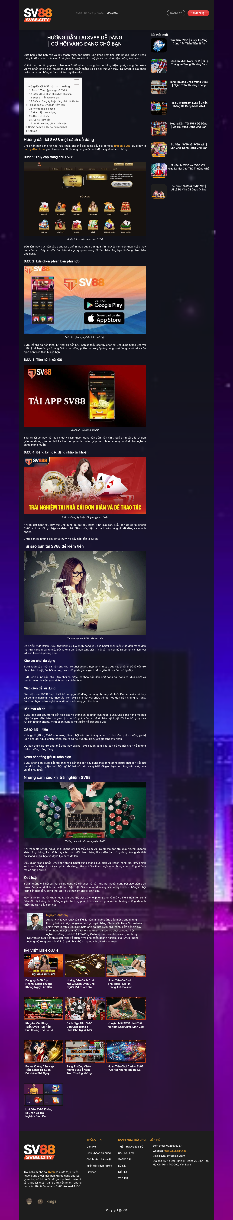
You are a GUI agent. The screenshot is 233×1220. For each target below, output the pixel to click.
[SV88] (47, 15)
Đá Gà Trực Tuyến (94, 13)
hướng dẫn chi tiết (34, 149)
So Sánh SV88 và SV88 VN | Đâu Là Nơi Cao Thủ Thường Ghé (188, 167)
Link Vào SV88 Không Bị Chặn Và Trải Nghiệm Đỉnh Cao (38, 1113)
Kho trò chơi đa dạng (44, 108)
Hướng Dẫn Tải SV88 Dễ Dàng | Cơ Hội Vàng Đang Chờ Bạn (188, 125)
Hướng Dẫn (112, 13)
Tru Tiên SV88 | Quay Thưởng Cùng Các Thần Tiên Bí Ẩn (188, 42)
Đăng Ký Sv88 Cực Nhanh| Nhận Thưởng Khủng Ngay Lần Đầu (38, 984)
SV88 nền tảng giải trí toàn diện (50, 123)
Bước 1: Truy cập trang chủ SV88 (49, 90)
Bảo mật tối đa (41, 116)
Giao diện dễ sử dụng (44, 112)
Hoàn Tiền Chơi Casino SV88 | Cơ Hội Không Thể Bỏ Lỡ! (125, 1068)
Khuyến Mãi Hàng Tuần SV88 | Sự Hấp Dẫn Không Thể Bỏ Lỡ (39, 1027)
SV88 (79, 13)
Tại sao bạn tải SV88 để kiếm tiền (46, 104)
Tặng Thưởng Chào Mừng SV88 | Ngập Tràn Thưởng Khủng (79, 1070)
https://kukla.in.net (175, 1150)
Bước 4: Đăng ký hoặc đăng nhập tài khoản (56, 101)
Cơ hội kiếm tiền (41, 119)
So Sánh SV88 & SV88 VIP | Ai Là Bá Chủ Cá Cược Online (188, 188)
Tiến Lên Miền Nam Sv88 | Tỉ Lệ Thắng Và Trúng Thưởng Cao (188, 62)
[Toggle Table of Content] (75, 82)
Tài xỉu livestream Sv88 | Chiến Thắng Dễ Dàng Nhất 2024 (188, 104)
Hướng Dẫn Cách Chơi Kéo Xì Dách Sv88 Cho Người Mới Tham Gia (81, 984)
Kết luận (32, 130)
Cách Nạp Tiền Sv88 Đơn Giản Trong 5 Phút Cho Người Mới (79, 1027)
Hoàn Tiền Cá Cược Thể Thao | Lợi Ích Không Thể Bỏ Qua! (120, 984)
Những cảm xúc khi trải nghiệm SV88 (48, 127)
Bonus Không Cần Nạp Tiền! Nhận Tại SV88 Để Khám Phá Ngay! (39, 1070)
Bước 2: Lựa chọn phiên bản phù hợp (52, 94)
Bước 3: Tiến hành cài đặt (46, 97)
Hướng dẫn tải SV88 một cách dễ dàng (48, 86)
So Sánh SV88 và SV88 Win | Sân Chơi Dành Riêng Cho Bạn (188, 146)
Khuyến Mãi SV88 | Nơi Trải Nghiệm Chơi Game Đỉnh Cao (126, 1025)
